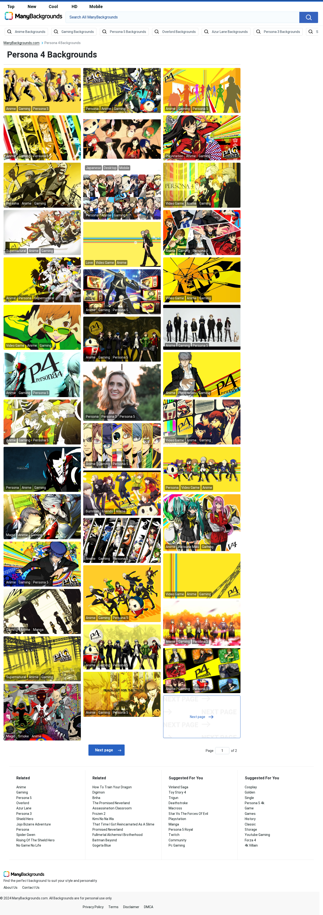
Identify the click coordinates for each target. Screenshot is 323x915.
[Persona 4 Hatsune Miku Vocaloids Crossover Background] (201, 522)
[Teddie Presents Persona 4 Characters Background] (122, 339)
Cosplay (251, 787)
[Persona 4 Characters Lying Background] (122, 143)
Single (249, 798)
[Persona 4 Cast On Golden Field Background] (201, 623)
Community (177, 840)
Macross (175, 808)
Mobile (96, 6)
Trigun (173, 798)
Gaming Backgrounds (77, 32)
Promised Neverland (107, 829)
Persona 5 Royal (181, 829)
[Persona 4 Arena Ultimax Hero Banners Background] (122, 197)
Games (250, 814)
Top (10, 6)
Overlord (22, 803)
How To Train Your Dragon (112, 787)
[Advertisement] (285, 112)
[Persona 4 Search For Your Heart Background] (201, 185)
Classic (250, 824)
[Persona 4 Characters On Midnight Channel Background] (201, 422)
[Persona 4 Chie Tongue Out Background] (42, 327)
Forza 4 (250, 840)
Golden (250, 792)
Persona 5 (24, 798)
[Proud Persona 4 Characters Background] (42, 422)
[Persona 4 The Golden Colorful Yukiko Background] (201, 137)
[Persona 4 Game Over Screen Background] (201, 280)
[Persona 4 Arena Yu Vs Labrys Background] (42, 516)
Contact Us (30, 887)
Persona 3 (24, 814)
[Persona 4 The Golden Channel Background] (42, 658)
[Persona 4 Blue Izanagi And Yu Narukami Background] (42, 374)
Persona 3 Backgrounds (282, 32)
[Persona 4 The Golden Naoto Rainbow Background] (42, 564)
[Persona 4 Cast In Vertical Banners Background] (122, 445)
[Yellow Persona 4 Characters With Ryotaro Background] (42, 90)
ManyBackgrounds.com (21, 43)
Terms (113, 907)
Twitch (174, 835)
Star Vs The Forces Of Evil (188, 814)
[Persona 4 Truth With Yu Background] (122, 694)
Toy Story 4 (177, 792)
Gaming (22, 792)
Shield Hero (24, 819)
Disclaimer (131, 907)
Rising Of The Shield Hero (35, 840)
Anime (21, 787)
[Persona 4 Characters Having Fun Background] (122, 493)
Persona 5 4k (254, 803)
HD (74, 6)
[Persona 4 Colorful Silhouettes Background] (201, 90)
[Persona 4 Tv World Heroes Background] (42, 232)
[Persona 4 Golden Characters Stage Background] (122, 90)
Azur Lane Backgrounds (230, 32)
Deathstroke (178, 803)
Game (249, 808)
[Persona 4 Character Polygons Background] (201, 232)
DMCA (148, 907)
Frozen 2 (98, 814)
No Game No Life (28, 845)
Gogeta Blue (101, 845)
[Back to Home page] (33, 17)
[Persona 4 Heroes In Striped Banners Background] (42, 137)
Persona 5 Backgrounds (128, 32)
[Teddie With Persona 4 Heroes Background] (122, 647)
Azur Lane (23, 808)
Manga (174, 824)
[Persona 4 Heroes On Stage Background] (42, 611)
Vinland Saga (178, 787)
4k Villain (251, 845)
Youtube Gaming (257, 835)
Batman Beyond (104, 840)
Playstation (177, 819)
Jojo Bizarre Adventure (33, 824)
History (250, 819)
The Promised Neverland (111, 803)
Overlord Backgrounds (179, 32)
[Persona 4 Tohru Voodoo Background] (42, 712)
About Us (10, 887)
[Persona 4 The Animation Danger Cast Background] (42, 280)
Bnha (96, 798)
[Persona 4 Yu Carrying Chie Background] (122, 244)
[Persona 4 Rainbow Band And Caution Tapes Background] (201, 576)
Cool (53, 6)
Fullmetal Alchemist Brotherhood (117, 835)
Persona (22, 829)
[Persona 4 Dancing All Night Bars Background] (122, 540)
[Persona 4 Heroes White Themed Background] (201, 327)
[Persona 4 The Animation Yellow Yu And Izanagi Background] (42, 185)
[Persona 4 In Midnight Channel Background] (201, 670)
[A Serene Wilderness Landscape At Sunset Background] (122, 392)
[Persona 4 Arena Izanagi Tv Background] (122, 291)
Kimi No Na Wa (103, 819)
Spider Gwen (25, 835)
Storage (251, 829)
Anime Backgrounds (30, 32)
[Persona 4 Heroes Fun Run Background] (122, 593)
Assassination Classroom (112, 808)
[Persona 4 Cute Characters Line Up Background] (201, 469)
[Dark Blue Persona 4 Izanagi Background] (42, 469)
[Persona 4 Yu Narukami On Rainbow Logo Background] (201, 374)
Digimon (98, 792)
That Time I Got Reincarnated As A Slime (123, 824)
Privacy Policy (93, 907)
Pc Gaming (177, 845)
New (32, 6)
